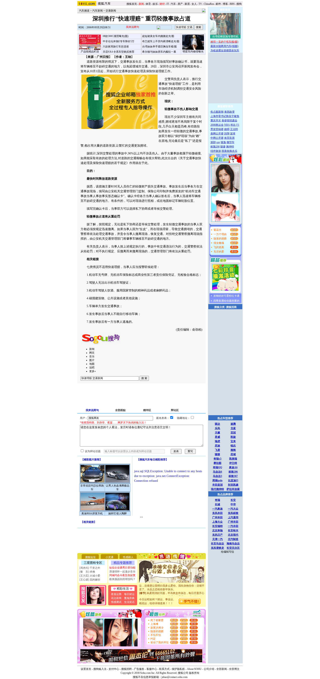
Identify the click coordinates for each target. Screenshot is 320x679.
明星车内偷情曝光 (193, 51)
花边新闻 (116, 598)
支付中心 (114, 669)
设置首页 (86, 669)
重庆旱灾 (216, 120)
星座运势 (116, 594)
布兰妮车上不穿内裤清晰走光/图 (160, 41)
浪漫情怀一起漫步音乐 (122, 571)
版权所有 (194, 672)
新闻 (91, 349)
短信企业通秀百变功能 (122, 567)
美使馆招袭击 (229, 120)
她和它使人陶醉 (117, 513)
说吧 (91, 367)
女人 (194, 3)
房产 (180, 3)
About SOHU (194, 669)
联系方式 (164, 669)
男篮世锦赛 (217, 129)
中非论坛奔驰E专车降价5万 (118, 41)
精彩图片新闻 (91, 459)
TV (200, 3)
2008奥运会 (217, 124)
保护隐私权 (178, 669)
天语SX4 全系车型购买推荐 (118, 51)
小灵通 (109, 557)
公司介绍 (209, 669)
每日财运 (129, 594)
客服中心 (152, 669)
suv (218, 142)
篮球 (232, 133)
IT (168, 3)
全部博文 (234, 669)
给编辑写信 (227, 551)
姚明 (226, 129)
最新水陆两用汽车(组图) (224, 46)
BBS (232, 3)
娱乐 (155, 3)
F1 (237, 124)
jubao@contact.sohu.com (174, 677)
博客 (225, 3)
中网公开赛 (217, 137)
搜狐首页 (131, 3)
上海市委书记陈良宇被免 (225, 116)
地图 (91, 363)
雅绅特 (230, 146)
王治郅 (234, 129)
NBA (227, 124)
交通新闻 (111, 10)
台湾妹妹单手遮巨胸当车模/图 (159, 46)
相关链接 (88, 521)
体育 (148, 3)
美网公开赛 (217, 133)
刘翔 (226, 133)
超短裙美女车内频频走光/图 (158, 36)
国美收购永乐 (229, 150)
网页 (91, 352)
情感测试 (116, 602)
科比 (233, 124)
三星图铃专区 (93, 562)
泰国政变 (229, 111)
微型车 (230, 142)
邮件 (218, 3)
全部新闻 (221, 669)
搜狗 (239, 3)
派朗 (213, 142)
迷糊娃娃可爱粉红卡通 (226, 295)
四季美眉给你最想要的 (226, 300)
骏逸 (223, 142)
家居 (187, 3)
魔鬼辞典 (129, 598)
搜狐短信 (90, 557)
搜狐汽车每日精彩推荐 (153, 459)
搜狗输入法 (99, 669)
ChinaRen (209, 3)
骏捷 (223, 146)
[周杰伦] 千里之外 (89, 567)
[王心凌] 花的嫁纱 (89, 579)
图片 (91, 360)
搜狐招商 (231, 307)
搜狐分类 (219, 307)
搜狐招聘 (126, 669)
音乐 (91, 356)
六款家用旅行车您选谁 (116, 46)
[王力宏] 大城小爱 (89, 575)
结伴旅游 (216, 150)
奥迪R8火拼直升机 (92, 513)
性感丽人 (128, 557)
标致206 (215, 146)
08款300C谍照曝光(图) (115, 36)
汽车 (173, 3)
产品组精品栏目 (90, 51)
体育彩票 (229, 137)
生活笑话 (129, 602)
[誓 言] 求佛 (87, 571)
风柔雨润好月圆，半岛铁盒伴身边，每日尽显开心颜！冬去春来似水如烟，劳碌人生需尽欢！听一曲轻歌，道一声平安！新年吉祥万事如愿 (171, 593)
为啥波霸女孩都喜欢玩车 (225, 50)
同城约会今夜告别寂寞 (122, 575)
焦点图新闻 (217, 111)
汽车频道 (84, 10)
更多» (92, 371)
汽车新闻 (97, 10)
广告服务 (139, 669)
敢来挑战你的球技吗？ (122, 579)
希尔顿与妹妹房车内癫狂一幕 (159, 51)
